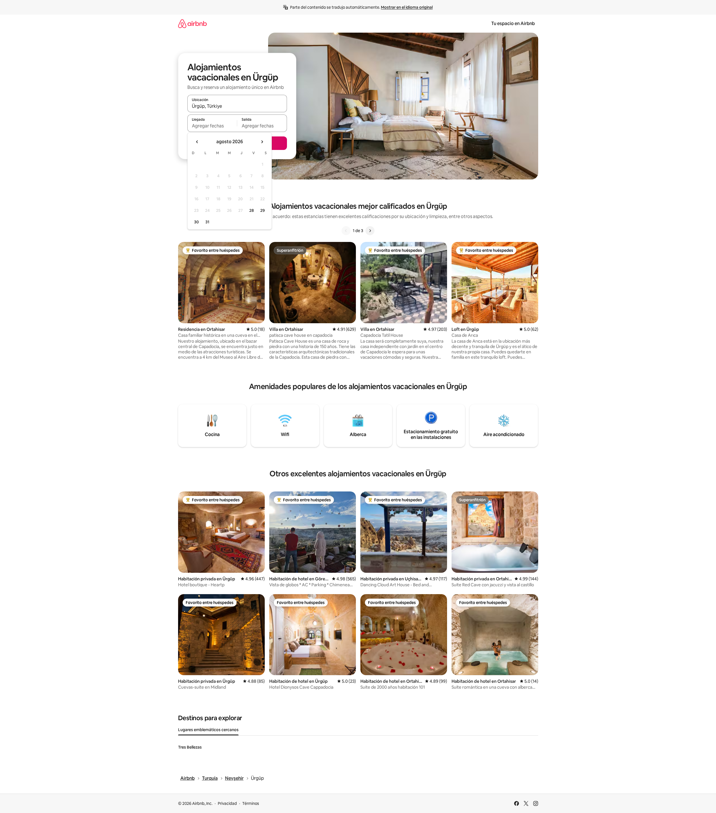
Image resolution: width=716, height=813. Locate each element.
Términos (250, 803)
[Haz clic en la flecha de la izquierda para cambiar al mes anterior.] (197, 141)
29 (262, 210)
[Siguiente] (369, 230)
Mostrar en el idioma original (407, 7)
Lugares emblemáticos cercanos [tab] (208, 729)
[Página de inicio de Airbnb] (192, 23)
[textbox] (212, 125)
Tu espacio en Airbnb (513, 23)
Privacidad (227, 803)
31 (207, 221)
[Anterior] (346, 230)
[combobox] (237, 106)
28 (251, 210)
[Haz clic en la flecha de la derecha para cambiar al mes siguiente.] (262, 141)
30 (196, 221)
